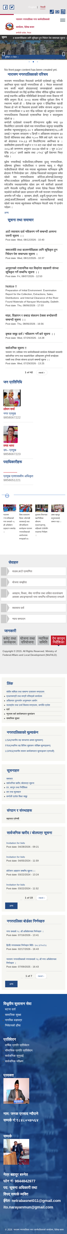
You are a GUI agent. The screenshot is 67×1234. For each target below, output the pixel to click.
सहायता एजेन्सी (12, 818)
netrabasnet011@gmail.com (36, 1200)
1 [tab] (29, 61)
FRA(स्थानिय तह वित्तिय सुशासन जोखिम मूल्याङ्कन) (28, 745)
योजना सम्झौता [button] (19, 582)
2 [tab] (33, 61)
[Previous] (3, 54)
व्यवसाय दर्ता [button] (18, 607)
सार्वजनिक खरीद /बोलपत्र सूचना (20, 783)
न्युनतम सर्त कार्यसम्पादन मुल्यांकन (20, 713)
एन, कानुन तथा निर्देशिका (16, 787)
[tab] (33, 571)
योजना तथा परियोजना (27, 640)
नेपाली (42, 7)
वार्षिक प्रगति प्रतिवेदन (17, 1045)
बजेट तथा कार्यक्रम (9, 640)
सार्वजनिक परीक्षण (14, 1061)
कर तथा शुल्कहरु (13, 791)
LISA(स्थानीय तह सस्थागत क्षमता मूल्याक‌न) (24, 740)
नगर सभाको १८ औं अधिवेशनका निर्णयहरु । (25, 931)
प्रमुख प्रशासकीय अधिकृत (18, 476)
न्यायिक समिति (43, 640)
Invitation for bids (15, 843)
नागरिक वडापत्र (13, 1020)
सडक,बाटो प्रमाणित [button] (22, 571)
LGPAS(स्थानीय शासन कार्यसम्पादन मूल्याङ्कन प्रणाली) (29, 751)
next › (42, 372)
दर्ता (7, 709)
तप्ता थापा (8, 445)
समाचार (9, 778)
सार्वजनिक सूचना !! (15, 348)
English (32, 7)
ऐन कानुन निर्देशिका (58, 640)
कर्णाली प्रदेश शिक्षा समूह (16, 796)
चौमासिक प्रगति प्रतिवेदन (18, 1050)
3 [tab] (37, 61)
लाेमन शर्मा (9, 409)
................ (10, 471)
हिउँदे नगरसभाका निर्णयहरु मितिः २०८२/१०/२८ (26, 945)
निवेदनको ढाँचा (13, 1025)
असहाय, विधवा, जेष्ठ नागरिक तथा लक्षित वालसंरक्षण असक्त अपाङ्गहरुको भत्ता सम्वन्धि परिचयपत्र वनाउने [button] (38, 595)
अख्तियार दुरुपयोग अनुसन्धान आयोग (21, 700)
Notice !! (11, 286)
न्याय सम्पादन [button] (18, 618)
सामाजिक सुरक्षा (12, 718)
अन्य (6, 212)
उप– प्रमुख (9, 450)
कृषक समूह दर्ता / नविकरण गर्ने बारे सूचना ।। (30, 334)
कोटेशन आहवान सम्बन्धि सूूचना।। (20, 870)
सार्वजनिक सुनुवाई (14, 1055)
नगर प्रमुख (9, 413)
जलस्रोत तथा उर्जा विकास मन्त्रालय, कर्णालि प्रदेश (28, 705)
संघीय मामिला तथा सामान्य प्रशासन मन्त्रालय (25, 691)
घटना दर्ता (10, 1009)
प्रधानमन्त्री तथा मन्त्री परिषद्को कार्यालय (24, 696)
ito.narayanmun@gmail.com (28, 1207)
